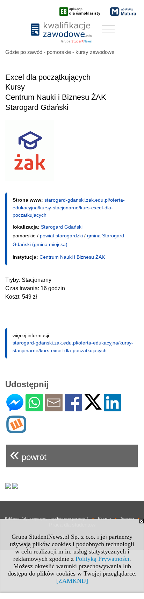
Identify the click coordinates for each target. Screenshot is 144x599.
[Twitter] (93, 406)
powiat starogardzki (61, 235)
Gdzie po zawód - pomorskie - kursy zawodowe (59, 52)
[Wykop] (16, 430)
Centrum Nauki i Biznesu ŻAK (72, 257)
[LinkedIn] (112, 408)
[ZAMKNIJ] (72, 580)
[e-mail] (54, 408)
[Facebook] (73, 408)
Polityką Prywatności (102, 558)
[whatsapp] (34, 408)
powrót (28, 454)
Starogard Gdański (61, 227)
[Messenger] (14, 408)
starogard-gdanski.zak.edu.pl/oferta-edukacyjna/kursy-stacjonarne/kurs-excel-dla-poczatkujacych (69, 207)
